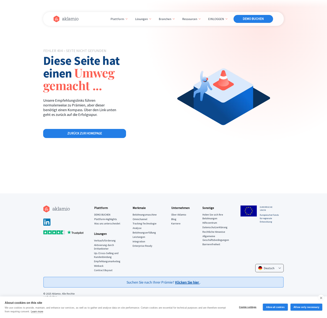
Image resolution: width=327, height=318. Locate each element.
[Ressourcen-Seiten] (200, 19)
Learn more (37, 311)
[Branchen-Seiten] (174, 19)
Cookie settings (247, 307)
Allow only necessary (306, 307)
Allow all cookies (275, 307)
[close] (321, 298)
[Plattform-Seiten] (127, 19)
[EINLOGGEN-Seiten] (226, 19)
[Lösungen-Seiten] (150, 19)
